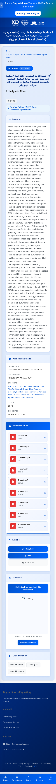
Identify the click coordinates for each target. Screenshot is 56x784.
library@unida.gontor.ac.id (18, 744)
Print (29, 556)
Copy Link (30, 549)
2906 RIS (33, 665)
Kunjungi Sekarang (26, 13)
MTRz (36, 766)
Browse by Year (9, 717)
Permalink (29, 563)
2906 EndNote (17, 671)
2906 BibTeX (16, 665)
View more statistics (28, 642)
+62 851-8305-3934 (15, 749)
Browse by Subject (11, 722)
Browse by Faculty (11, 727)
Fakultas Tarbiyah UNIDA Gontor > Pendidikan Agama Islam (24, 108)
